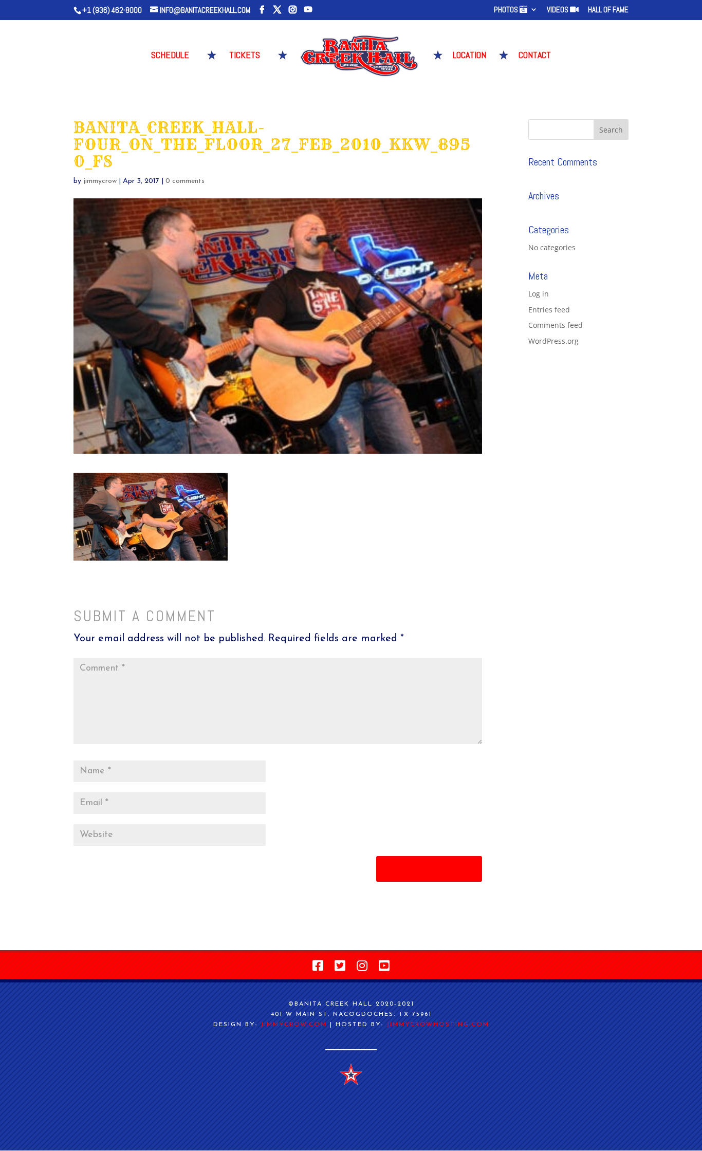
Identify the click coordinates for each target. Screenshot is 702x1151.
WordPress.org (553, 341)
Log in (538, 294)
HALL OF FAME (608, 10)
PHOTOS (507, 10)
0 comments (185, 181)
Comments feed (555, 325)
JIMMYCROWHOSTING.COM (437, 1025)
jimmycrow (100, 181)
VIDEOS (558, 10)
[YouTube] (308, 10)
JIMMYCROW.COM (294, 1025)
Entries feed (549, 309)
